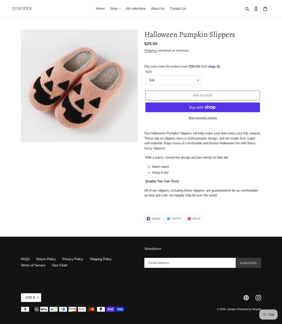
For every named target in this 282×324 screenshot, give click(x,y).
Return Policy (46, 259)
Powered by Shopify (249, 309)
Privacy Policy (72, 259)
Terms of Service (33, 265)
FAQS (25, 259)
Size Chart (59, 265)
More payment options (203, 117)
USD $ (30, 297)
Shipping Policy (101, 259)
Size (148, 71)
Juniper (22, 8)
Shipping (150, 50)
